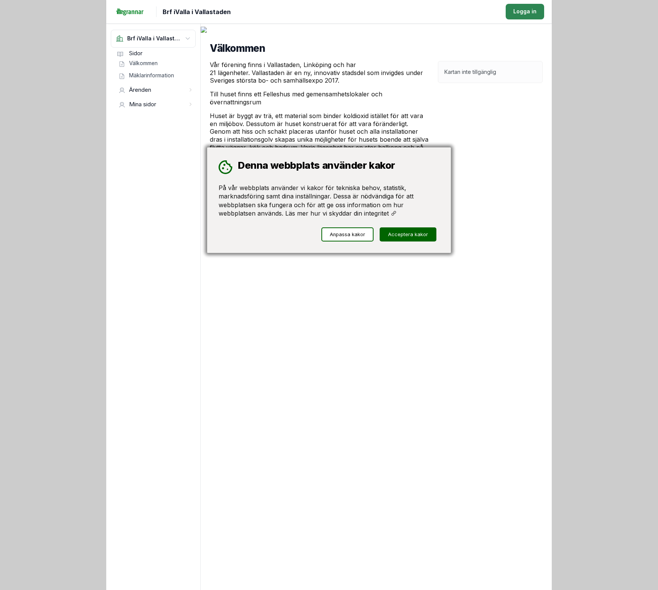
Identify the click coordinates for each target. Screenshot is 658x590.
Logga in (525, 11)
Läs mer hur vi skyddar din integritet (338, 213)
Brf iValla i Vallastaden (197, 12)
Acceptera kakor (408, 234)
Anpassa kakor (347, 234)
